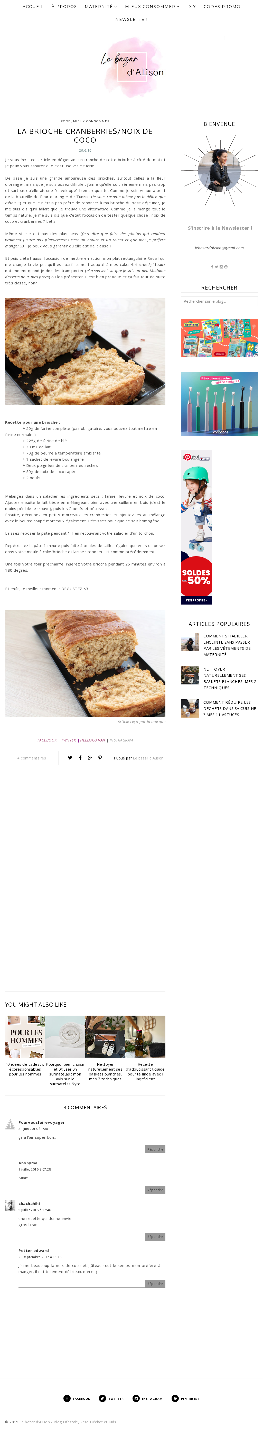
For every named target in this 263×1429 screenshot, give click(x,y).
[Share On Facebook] (80, 758)
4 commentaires (31, 758)
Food (66, 121)
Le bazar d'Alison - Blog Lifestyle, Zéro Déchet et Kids (68, 1421)
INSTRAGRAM (121, 740)
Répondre (155, 1149)
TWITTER (68, 740)
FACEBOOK (47, 740)
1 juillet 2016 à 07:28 (34, 1169)
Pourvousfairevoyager (41, 1122)
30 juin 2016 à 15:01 (34, 1129)
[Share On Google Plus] (90, 758)
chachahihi (29, 1203)
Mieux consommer (91, 121)
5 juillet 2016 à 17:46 (34, 1210)
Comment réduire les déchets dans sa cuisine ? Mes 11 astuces (229, 708)
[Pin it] (100, 758)
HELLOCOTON (92, 740)
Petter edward (33, 1250)
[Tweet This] (70, 758)
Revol (153, 258)
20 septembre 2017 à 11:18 (40, 1257)
